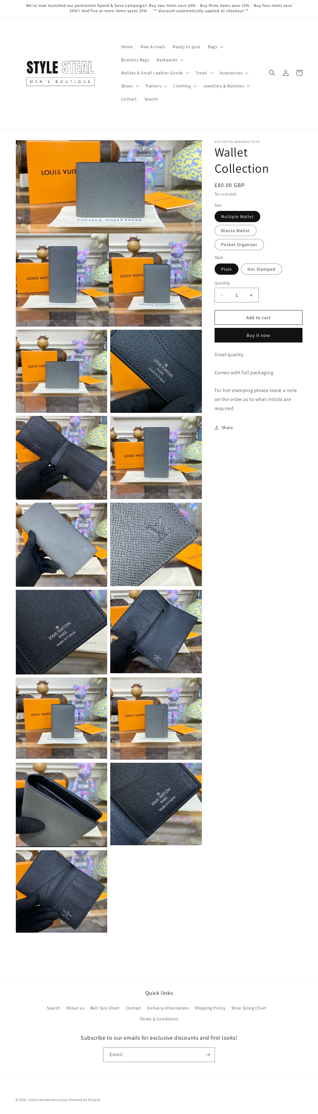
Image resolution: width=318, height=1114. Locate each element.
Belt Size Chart (105, 1008)
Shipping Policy (210, 1008)
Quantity (222, 283)
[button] (215, 46)
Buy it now (258, 335)
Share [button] (227, 427)
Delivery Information (168, 1008)
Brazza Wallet (235, 230)
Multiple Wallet (237, 216)
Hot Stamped (261, 269)
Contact (134, 1008)
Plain (226, 269)
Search (54, 1008)
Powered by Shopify (85, 1100)
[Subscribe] (208, 1054)
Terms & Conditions (159, 1019)
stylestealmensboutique (48, 1100)
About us (75, 1008)
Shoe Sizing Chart (248, 1008)
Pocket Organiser (239, 244)
